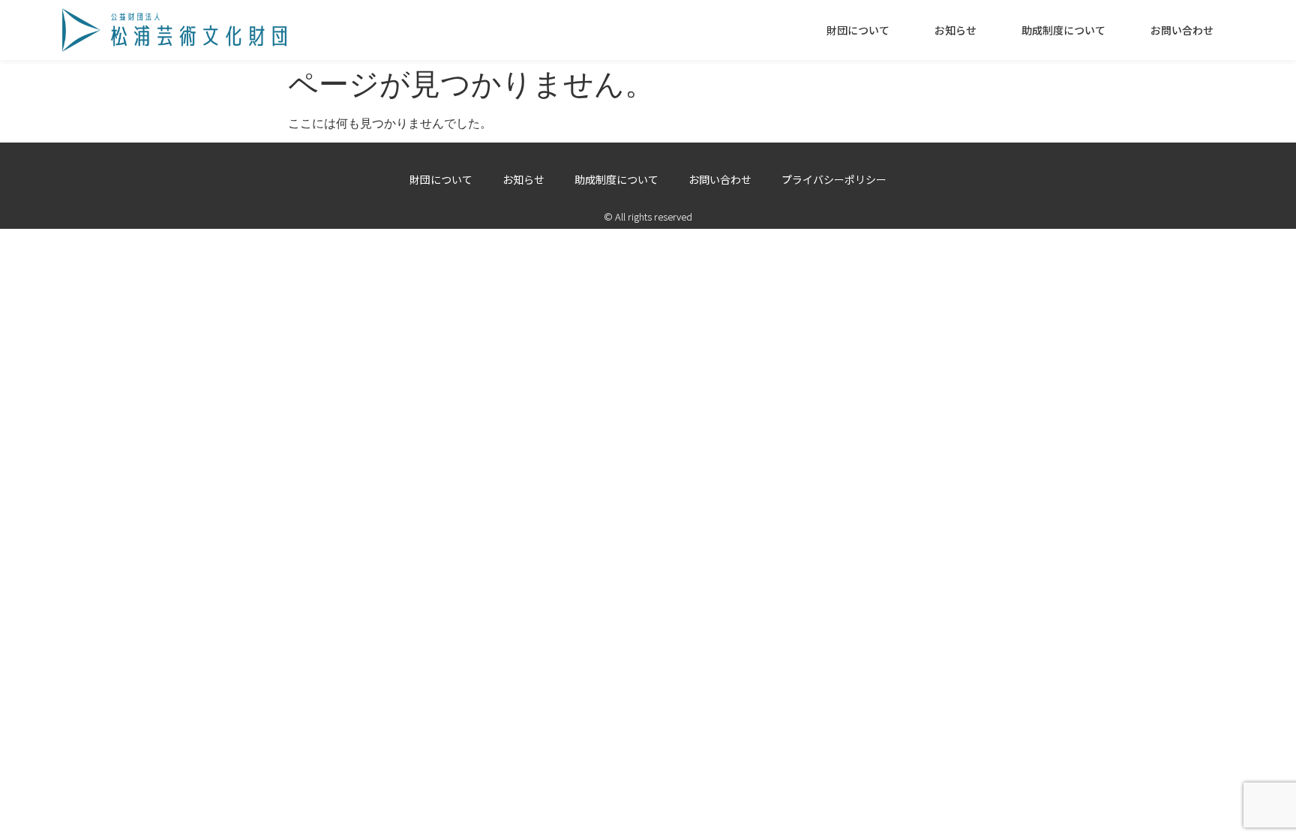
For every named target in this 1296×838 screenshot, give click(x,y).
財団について (858, 30)
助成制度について (1064, 30)
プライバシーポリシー (834, 179)
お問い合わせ (1182, 30)
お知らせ (955, 30)
